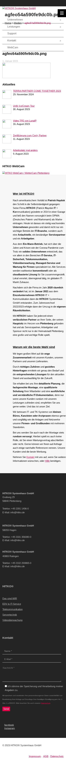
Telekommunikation (12, 609)
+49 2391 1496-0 (53, 1)
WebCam (12, 47)
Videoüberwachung (12, 620)
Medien (18, 23)
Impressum (35, 756)
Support (11, 33)
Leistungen (13, 26)
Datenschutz (45, 703)
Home (8, 23)
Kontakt (54, 6)
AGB (45, 756)
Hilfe (47, 461)
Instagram (9, 728)
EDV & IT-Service (11, 604)
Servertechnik (9, 614)
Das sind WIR (9, 598)
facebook (9, 725)
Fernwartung (57, 18)
